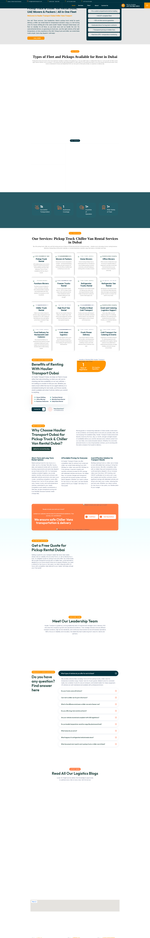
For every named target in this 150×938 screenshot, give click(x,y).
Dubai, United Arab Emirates (14, 1)
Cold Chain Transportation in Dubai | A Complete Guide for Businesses (59, 797)
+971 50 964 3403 (71, 1)
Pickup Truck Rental (41, 260)
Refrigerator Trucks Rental (86, 284)
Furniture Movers (41, 283)
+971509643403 (59, 410)
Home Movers (86, 259)
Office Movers (109, 259)
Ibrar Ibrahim (36, 790)
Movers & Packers (64, 259)
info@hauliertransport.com (35, 1)
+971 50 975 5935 (87, 1)
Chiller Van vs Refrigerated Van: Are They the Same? (121, 797)
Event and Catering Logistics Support (109, 309)
